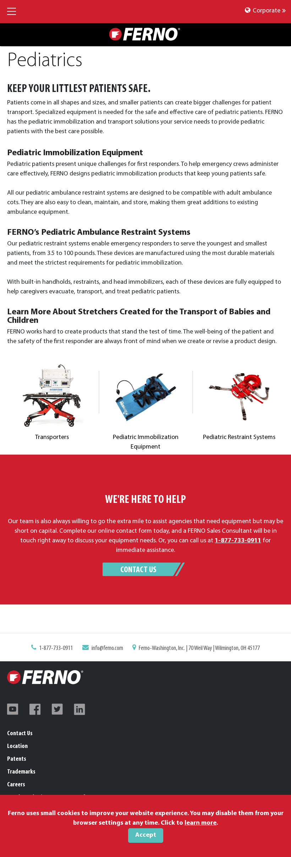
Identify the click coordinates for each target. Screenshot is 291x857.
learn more (200, 823)
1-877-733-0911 (56, 648)
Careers (16, 785)
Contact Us (138, 570)
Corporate (265, 11)
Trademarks (21, 772)
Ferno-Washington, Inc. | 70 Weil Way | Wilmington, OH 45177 (199, 648)
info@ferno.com (107, 648)
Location (17, 746)
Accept (145, 835)
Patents (16, 759)
